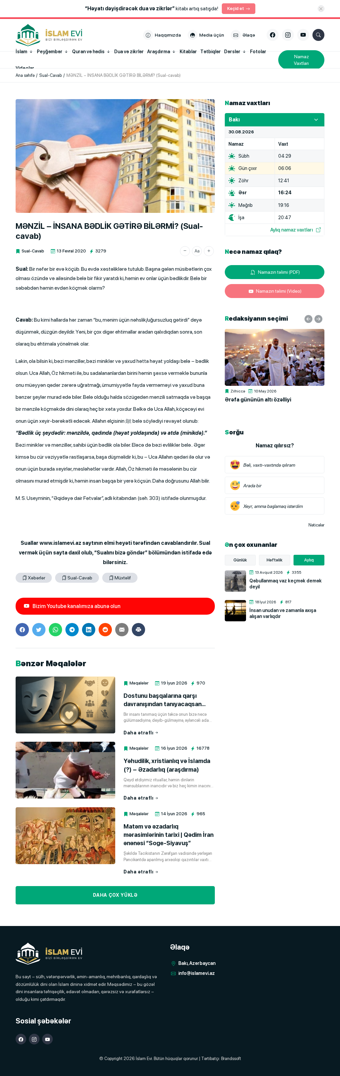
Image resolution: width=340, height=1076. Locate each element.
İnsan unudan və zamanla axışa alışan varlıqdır (282, 613)
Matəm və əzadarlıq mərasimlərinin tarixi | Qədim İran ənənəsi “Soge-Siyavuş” (168, 834)
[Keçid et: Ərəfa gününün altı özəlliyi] (274, 357)
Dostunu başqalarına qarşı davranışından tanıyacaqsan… (165, 699)
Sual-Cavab (33, 250)
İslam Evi (144, 1058)
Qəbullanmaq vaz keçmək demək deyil (285, 583)
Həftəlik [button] (275, 559)
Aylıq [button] (309, 559)
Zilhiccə (237, 391)
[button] (185, 251)
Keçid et (235, 8)
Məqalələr (138, 683)
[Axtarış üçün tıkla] (318, 35)
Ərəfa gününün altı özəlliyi (258, 399)
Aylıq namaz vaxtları (291, 229)
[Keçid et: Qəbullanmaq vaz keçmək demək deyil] (235, 581)
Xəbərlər (36, 577)
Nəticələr (316, 525)
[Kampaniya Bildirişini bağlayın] (321, 8)
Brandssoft (231, 1058)
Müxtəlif (123, 577)
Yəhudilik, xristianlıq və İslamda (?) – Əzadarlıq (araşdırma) (167, 765)
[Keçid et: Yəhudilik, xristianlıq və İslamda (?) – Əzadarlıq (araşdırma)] (65, 770)
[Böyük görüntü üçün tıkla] (115, 156)
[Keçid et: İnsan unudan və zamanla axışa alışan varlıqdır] (235, 610)
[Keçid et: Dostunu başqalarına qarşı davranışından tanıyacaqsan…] (65, 705)
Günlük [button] (240, 559)
